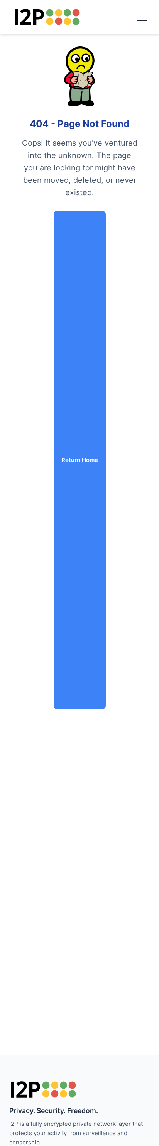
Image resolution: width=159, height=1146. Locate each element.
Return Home (79, 460)
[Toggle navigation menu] (142, 17)
